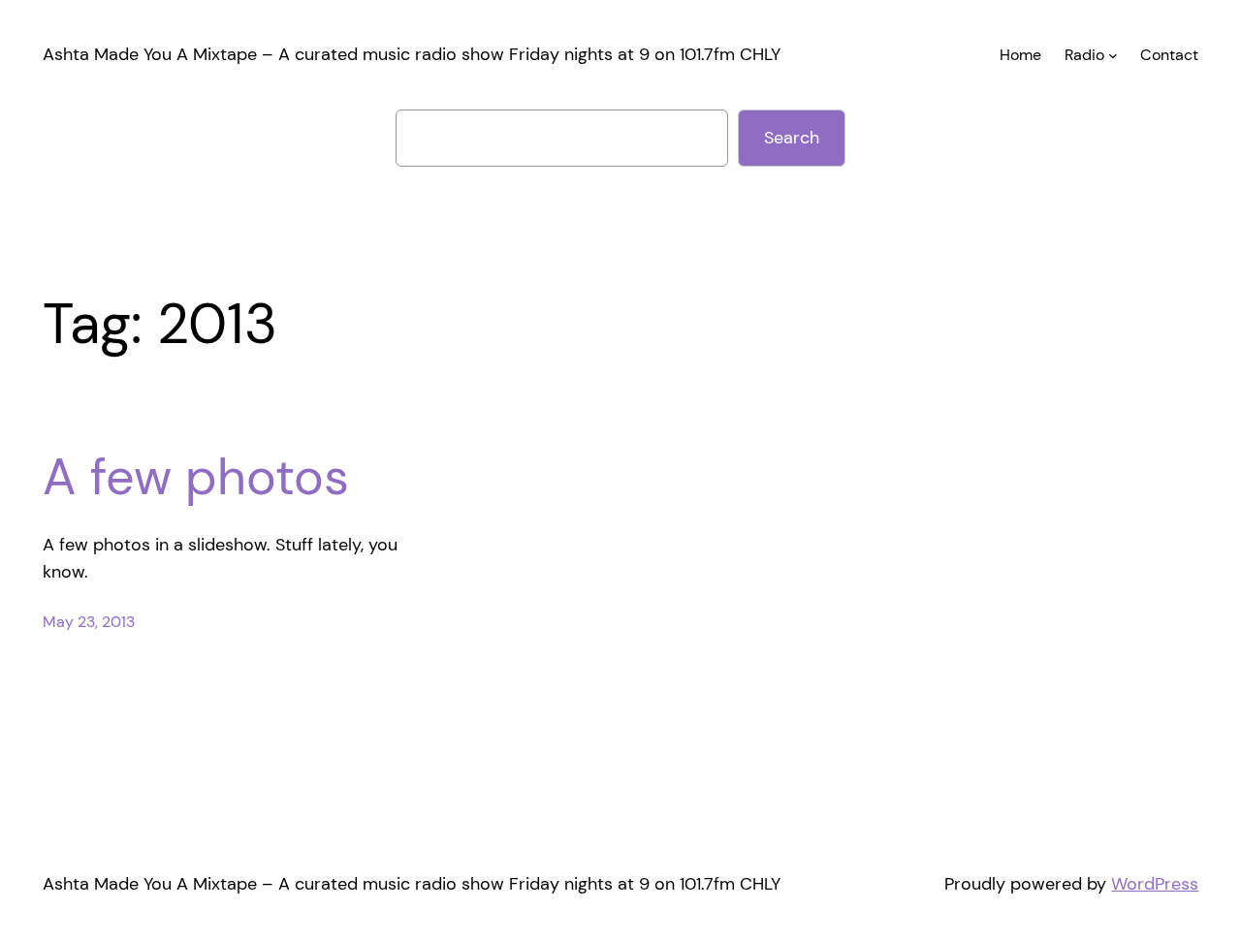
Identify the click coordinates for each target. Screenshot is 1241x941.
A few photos (196, 477)
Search (791, 137)
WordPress (1154, 883)
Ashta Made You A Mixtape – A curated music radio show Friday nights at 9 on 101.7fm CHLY (411, 54)
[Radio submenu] (1113, 55)
